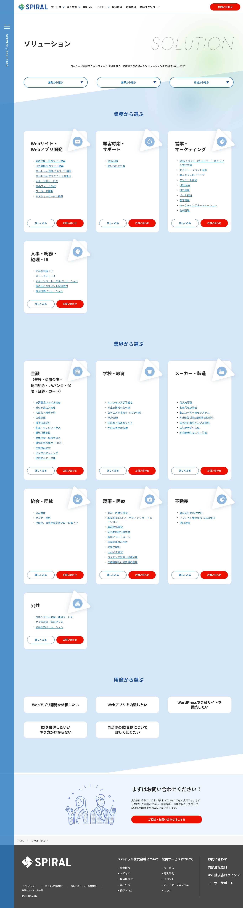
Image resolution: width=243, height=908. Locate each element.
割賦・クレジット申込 (48, 427)
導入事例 (72, 7)
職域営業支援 (43, 432)
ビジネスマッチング (47, 453)
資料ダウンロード (150, 7)
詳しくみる (41, 223)
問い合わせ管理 (116, 166)
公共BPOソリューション (49, 627)
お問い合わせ (225, 7)
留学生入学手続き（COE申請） (125, 412)
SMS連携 (184, 190)
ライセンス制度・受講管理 (123, 557)
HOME (21, 840)
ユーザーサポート (220, 882)
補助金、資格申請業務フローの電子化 (57, 522)
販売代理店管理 (188, 407)
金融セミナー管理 (46, 458)
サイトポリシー (29, 885)
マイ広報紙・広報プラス (49, 622)
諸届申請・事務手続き (48, 438)
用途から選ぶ (201, 82)
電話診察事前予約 (118, 542)
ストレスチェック (46, 276)
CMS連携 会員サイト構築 (50, 166)
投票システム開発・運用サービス (54, 617)
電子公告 (125, 884)
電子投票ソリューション (49, 291)
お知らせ (88, 7)
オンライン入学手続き (120, 402)
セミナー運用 (43, 518)
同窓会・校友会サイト (120, 422)
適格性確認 (114, 547)
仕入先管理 (186, 402)
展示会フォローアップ (192, 175)
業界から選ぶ (128, 82)
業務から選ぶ (55, 82)
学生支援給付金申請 (119, 407)
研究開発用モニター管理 (193, 432)
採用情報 (117, 7)
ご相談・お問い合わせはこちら (166, 819)
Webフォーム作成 (46, 186)
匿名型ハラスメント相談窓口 (52, 286)
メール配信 (186, 195)
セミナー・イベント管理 (193, 170)
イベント (101, 7)
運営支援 (185, 200)
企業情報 (131, 7)
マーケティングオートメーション (198, 205)
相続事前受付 (43, 448)
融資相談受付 (43, 422)
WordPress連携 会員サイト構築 (53, 171)
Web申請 (113, 161)
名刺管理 (185, 210)
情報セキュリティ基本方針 (83, 885)
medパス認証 (115, 552)
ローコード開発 (44, 191)
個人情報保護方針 (53, 885)
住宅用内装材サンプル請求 (195, 422)
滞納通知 (185, 522)
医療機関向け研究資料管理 (123, 562)
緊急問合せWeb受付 (191, 513)
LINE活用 (185, 185)
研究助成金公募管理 (119, 532)
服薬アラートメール (119, 537)
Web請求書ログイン (222, 875)
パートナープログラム (176, 884)
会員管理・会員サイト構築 (50, 161)
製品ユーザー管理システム (195, 412)
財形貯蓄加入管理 (46, 407)
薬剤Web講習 (115, 527)
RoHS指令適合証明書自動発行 (197, 417)
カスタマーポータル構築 (49, 196)
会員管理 (41, 513)
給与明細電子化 (44, 271)
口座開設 (41, 417)
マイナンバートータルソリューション (57, 281)
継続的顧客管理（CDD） (49, 442)
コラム (167, 890)
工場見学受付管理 (190, 427)
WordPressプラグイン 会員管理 (53, 176)
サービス (56, 7)
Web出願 (113, 417)
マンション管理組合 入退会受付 (197, 518)
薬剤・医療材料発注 (119, 513)
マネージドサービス (47, 181)
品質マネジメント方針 (32, 890)
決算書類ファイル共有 (48, 402)
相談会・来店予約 (46, 412)
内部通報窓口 (217, 867)
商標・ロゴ (126, 890)
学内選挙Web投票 (118, 427)
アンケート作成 (188, 180)
